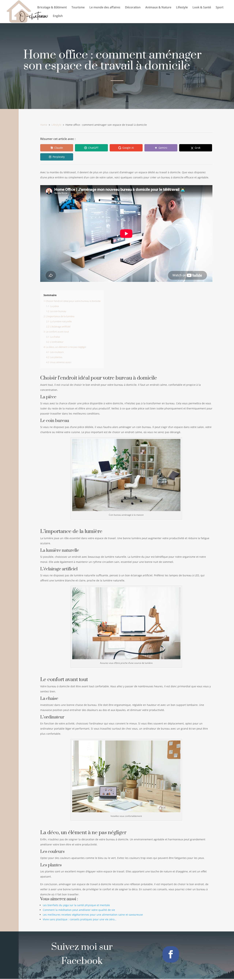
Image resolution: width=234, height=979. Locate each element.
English (58, 16)
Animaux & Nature (158, 7)
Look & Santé (202, 7)
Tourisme (78, 7)
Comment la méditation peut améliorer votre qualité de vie (79, 910)
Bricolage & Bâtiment (52, 7)
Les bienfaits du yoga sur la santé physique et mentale (76, 905)
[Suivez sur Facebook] (171, 954)
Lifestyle (182, 7)
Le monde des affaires (104, 7)
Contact (42, 16)
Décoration (133, 7)
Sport (219, 7)
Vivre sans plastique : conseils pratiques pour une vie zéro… (79, 919)
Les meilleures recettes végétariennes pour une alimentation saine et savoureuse (93, 914)
